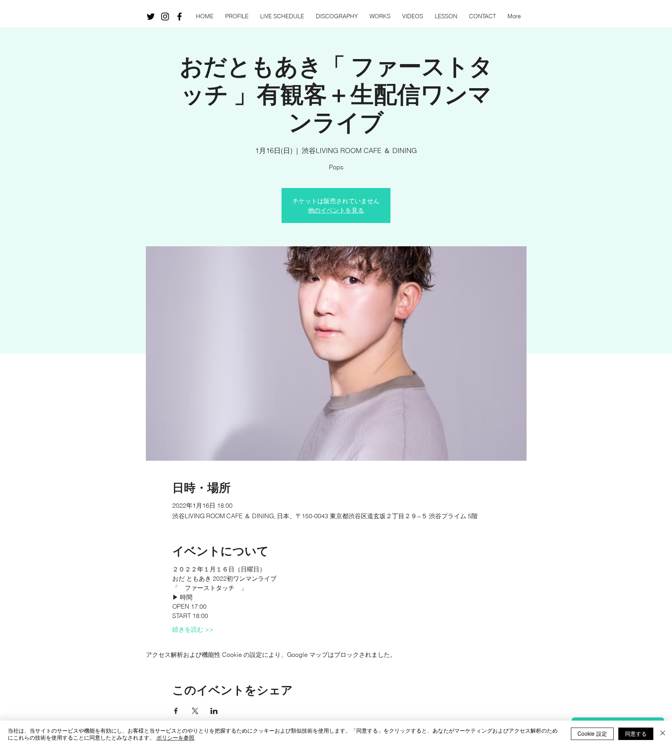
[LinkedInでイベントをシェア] (214, 711)
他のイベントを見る (336, 210)
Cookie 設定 (592, 733)
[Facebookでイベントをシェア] (176, 711)
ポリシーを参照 (175, 737)
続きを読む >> (193, 629)
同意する (636, 733)
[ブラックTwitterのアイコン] (150, 16)
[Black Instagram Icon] (165, 16)
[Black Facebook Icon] (179, 16)
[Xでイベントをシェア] (195, 711)
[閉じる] (662, 734)
